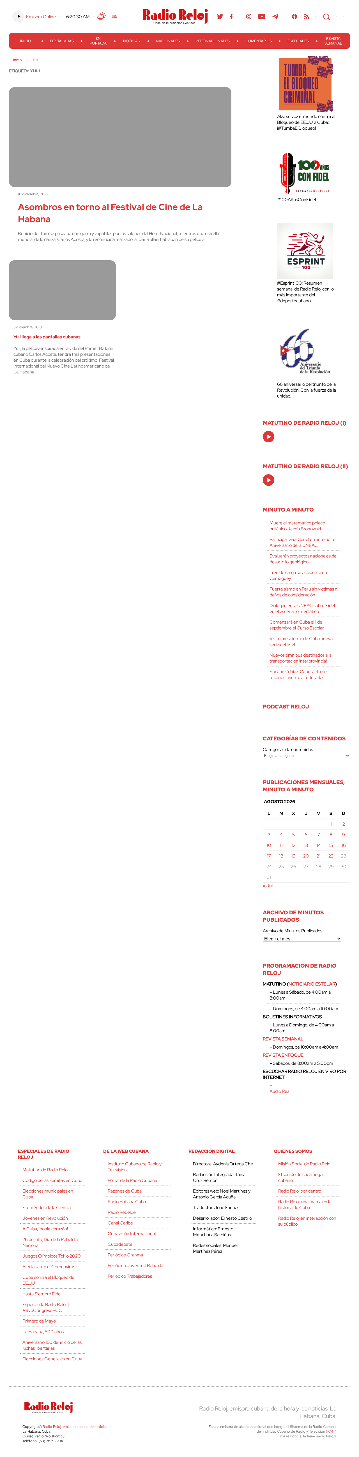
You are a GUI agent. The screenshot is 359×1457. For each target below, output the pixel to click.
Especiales (298, 41)
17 (269, 856)
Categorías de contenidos (288, 749)
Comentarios (258, 41)
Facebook (231, 16)
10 (269, 845)
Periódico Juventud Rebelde (135, 1265)
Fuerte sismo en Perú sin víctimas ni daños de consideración (304, 592)
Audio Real (280, 1091)
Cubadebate (120, 1244)
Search (326, 17)
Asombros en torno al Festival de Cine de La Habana (110, 213)
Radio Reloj (175, 16)
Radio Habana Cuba (127, 1202)
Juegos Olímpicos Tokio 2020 (51, 1256)
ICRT (331, 1431)
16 (344, 845)
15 (331, 845)
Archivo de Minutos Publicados (292, 931)
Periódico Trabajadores (130, 1276)
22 (330, 856)
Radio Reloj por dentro (299, 1191)
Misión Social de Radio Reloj (304, 1164)
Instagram (248, 16)
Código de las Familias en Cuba (52, 1180)
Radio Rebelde (122, 1212)
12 (293, 845)
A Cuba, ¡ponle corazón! (45, 1229)
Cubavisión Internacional (132, 1234)
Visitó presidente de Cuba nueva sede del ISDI (301, 641)
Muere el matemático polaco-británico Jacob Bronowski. (298, 526)
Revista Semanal (333, 41)
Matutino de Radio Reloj (45, 1170)
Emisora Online (41, 17)
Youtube (262, 16)
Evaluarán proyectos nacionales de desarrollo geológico (303, 559)
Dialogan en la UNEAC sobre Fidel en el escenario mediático (302, 608)
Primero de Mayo (39, 1321)
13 (306, 845)
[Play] (269, 437)
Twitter (220, 16)
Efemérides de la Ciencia (46, 1207)
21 (319, 856)
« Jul (268, 886)
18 (281, 856)
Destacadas (62, 41)
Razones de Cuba (125, 1191)
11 (281, 845)
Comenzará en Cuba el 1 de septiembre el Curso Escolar (297, 625)
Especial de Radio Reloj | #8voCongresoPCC (45, 1307)
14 (319, 845)
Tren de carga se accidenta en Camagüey (298, 575)
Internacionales (212, 41)
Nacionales (168, 41)
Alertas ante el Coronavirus (48, 1267)
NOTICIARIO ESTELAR (312, 984)
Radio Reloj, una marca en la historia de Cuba (304, 1204)
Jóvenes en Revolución (45, 1218)
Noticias (131, 41)
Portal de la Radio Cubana (132, 1180)
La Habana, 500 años (43, 1332)
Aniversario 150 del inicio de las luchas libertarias (52, 1345)
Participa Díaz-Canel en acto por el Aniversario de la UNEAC (303, 542)
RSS (306, 16)
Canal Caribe (120, 1223)
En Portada (98, 41)
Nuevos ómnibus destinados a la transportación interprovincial (301, 658)
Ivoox (294, 16)
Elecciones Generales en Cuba (52, 1359)
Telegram (275, 16)
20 (306, 856)
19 (293, 856)
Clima (101, 16)
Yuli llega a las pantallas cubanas (46, 337)
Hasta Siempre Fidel (41, 1294)
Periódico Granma (125, 1255)
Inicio (25, 41)
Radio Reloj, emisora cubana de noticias (75, 1426)
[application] (268, 436)
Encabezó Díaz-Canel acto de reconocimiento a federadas (298, 674)
